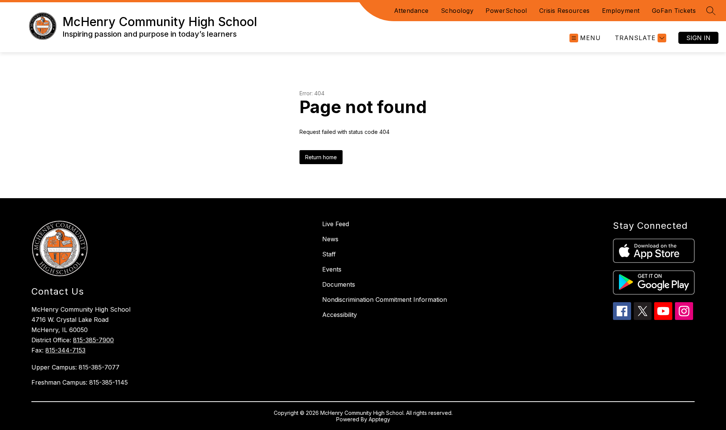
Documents (338, 284)
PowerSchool (506, 10)
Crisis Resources (564, 10)
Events (331, 269)
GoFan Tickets (674, 10)
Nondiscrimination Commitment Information (384, 299)
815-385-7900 (93, 340)
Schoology (457, 10)
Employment (621, 10)
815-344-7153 (65, 350)
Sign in (698, 38)
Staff (329, 254)
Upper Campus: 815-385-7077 (75, 367)
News (330, 239)
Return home (321, 157)
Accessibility (339, 314)
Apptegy (379, 419)
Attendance (411, 10)
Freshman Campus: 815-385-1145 (79, 382)
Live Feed (335, 224)
